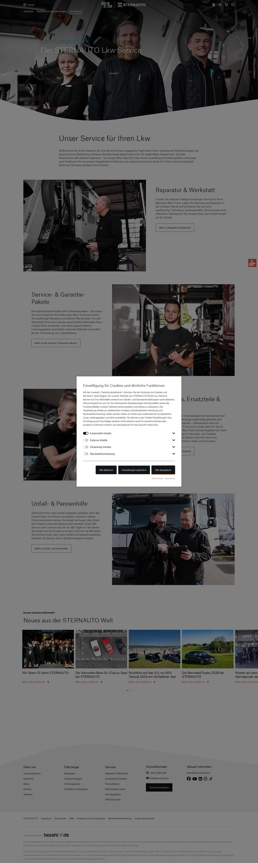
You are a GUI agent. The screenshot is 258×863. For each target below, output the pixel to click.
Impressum (170, 478)
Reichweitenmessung (102, 453)
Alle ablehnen (106, 470)
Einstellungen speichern (134, 470)
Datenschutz (157, 478)
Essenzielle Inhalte (100, 433)
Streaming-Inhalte (100, 446)
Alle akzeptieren (163, 470)
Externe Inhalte (99, 440)
